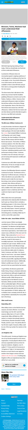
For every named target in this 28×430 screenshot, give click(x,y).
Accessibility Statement (8, 413)
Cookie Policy (5, 411)
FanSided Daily (5, 406)
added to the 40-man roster (9, 355)
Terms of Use (21, 408)
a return (5, 133)
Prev (5, 62)
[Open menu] (2, 2)
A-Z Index (20, 413)
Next (22, 62)
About (3, 400)
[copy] (10, 36)
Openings (20, 400)
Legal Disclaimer (22, 411)
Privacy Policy (5, 408)
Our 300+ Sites (21, 403)
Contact (3, 403)
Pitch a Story (20, 406)
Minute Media (8, 420)
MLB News (8, 388)
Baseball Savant (20, 235)
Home (2, 388)
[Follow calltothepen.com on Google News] (24, 365)
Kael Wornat (6, 33)
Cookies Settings (6, 416)
